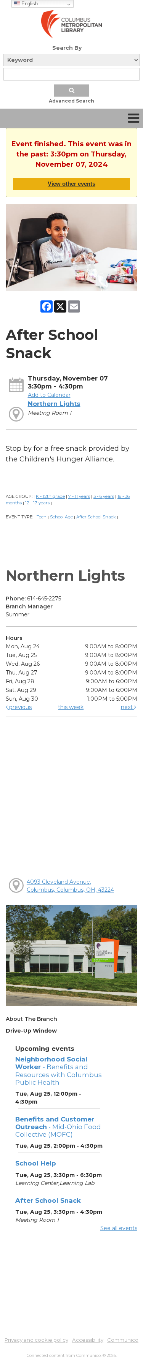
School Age (61, 517)
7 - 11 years (79, 496)
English (29, 3)
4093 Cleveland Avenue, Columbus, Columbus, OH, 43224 (70, 885)
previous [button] (20, 707)
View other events (71, 183)
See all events (118, 1228)
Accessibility (87, 1340)
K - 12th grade (50, 496)
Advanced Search (71, 101)
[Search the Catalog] (72, 90)
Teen (42, 517)
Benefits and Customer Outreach (58, 1126)
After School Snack (96, 517)
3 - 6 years (103, 496)
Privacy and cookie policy (36, 1340)
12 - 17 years (37, 502)
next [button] (127, 707)
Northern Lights (54, 403)
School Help (35, 1163)
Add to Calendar (49, 395)
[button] (133, 118)
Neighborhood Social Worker (58, 1070)
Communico (122, 1340)
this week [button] (71, 707)
